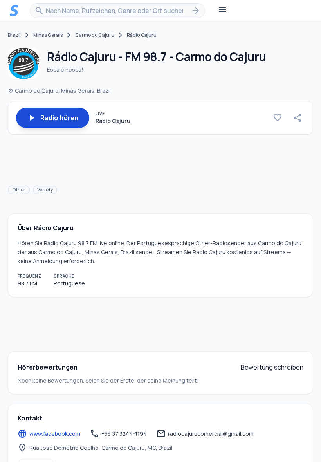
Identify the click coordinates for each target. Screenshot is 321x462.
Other (18, 189)
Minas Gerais (48, 35)
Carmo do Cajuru (94, 35)
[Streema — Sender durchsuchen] (14, 10)
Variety (45, 189)
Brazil (14, 35)
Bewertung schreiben (272, 367)
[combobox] (117, 10)
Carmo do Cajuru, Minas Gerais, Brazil (59, 90)
